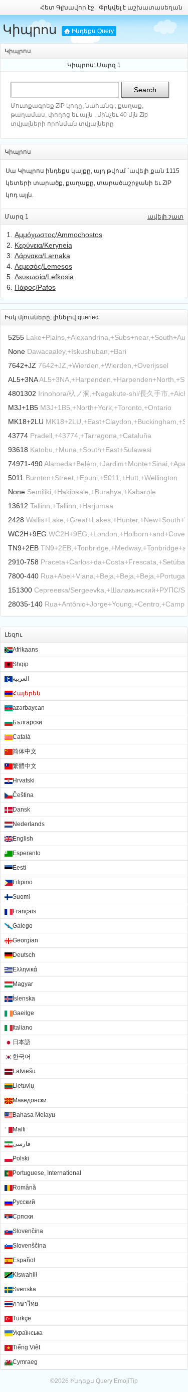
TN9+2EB (23, 548)
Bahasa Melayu (34, 1114)
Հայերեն (27, 693)
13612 (18, 506)
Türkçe (22, 1318)
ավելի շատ (165, 216)
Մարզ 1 (109, 65)
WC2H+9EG (27, 534)
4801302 (22, 393)
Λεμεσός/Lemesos (43, 266)
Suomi (21, 896)
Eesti (19, 867)
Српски (23, 1216)
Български (27, 722)
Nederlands (29, 824)
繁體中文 (25, 765)
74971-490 (25, 464)
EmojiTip (126, 1380)
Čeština (23, 795)
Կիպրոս (30, 29)
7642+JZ (22, 365)
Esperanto (27, 853)
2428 (16, 520)
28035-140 (25, 604)
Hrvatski (24, 780)
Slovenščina (29, 1245)
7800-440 (23, 576)
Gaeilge (23, 1013)
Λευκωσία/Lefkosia (44, 277)
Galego (23, 925)
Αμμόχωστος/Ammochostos (58, 235)
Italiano (23, 1027)
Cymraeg (25, 1361)
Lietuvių (23, 1085)
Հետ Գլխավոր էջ (67, 7)
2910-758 (23, 562)
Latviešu (24, 1071)
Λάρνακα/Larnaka (42, 256)
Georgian (25, 940)
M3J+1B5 (23, 408)
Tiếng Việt (26, 1347)
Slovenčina (28, 1231)
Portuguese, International (47, 1172)
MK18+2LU (26, 422)
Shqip (21, 664)
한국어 (22, 1056)
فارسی (22, 1143)
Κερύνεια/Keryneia (43, 245)
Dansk (21, 809)
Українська (28, 1332)
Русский (24, 1202)
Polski (21, 1158)
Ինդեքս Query (93, 31)
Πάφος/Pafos (35, 287)
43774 (18, 436)
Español (24, 1260)
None (16, 351)
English (23, 838)
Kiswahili (25, 1274)
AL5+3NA (23, 379)
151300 (20, 590)
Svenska (24, 1289)
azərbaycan (29, 707)
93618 (18, 450)
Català (22, 736)
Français (24, 911)
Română (24, 1187)
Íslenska (24, 998)
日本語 (22, 1042)
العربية (21, 678)
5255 (16, 337)
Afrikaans (25, 649)
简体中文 (25, 751)
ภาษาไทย (25, 1303)
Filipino (23, 882)
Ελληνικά (25, 969)
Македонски (30, 1100)
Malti (19, 1129)
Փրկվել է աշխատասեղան (140, 7)
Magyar (23, 983)
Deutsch (24, 954)
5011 (16, 478)
